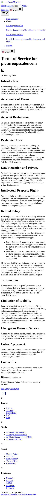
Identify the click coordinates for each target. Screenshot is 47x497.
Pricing (24, 6)
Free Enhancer (7, 6)
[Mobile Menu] (5, 13)
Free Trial (5, 10)
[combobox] (16, 9)
